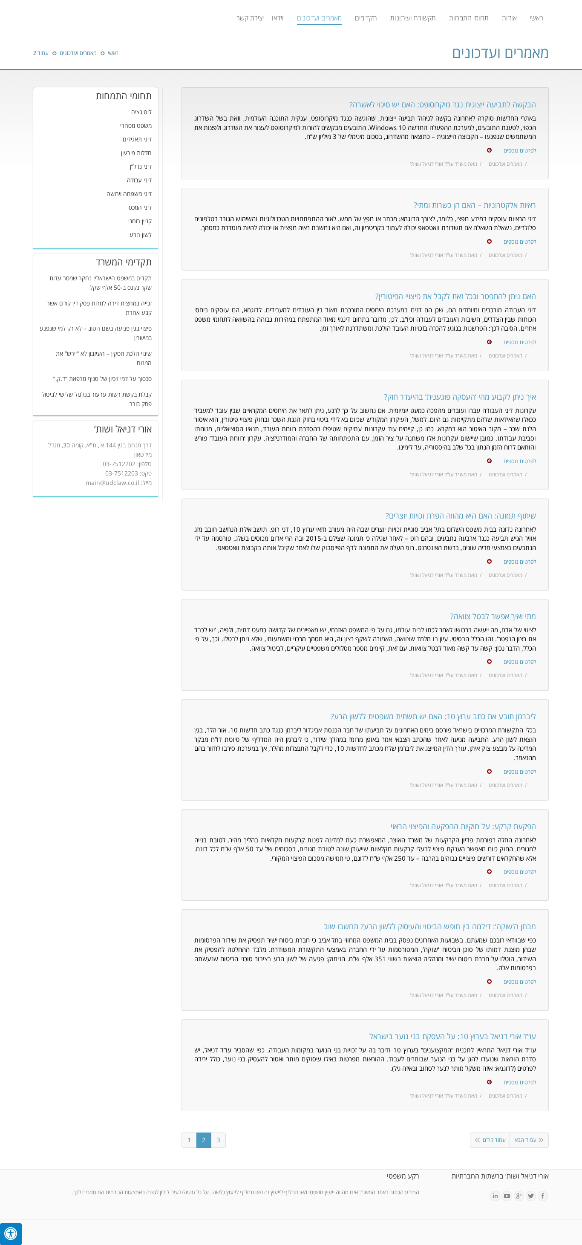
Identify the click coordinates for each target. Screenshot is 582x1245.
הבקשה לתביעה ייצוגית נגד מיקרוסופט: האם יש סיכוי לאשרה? (442, 105)
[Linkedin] (495, 1196)
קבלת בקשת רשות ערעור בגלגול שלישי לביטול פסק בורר (97, 399)
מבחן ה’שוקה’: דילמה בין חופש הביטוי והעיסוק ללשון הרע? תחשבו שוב (430, 926)
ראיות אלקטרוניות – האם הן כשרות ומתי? (475, 205)
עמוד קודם (494, 1140)
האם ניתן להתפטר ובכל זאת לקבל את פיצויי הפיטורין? (455, 296)
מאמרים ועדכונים (505, 164)
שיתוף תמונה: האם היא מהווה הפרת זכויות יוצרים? (461, 516)
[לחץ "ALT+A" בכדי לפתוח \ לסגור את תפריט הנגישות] (11, 1234)
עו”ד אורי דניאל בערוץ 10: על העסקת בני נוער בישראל (452, 1036)
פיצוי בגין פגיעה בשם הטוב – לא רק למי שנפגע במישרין (96, 333)
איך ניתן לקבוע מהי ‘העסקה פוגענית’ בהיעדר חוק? (460, 397)
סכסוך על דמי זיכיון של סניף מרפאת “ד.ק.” (102, 379)
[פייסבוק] (543, 1196)
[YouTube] (507, 1196)
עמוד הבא (525, 1140)
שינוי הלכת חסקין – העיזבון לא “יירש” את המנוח (104, 358)
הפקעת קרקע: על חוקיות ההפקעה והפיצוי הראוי (463, 826)
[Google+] (519, 1196)
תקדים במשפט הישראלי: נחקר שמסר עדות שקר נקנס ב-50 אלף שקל (100, 283)
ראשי (113, 53)
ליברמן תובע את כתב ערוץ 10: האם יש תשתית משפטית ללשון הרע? (433, 716)
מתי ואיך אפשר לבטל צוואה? (493, 616)
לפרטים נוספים (520, 150)
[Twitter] (531, 1196)
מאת (443, 164)
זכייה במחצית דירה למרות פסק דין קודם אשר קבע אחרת (99, 308)
